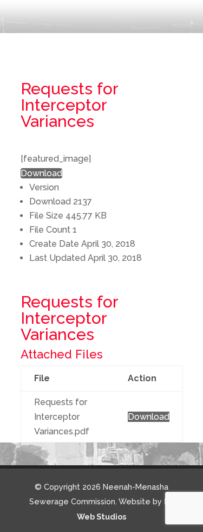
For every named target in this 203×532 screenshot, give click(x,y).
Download (41, 173)
